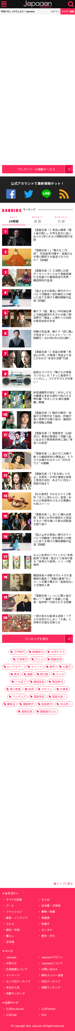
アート (10, 905)
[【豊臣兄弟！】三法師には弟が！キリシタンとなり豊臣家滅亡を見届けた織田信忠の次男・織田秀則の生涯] (16, 278)
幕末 (16, 674)
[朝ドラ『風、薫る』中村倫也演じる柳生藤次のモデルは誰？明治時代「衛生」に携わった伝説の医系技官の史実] (16, 319)
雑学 (52, 667)
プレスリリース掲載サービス (36, 169)
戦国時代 (37, 652)
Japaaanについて (52, 963)
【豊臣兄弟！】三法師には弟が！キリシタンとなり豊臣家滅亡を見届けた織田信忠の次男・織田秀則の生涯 (52, 275)
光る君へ (65, 704)
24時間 (14, 219)
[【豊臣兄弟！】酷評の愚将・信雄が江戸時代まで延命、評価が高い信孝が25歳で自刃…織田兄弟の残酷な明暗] (16, 420)
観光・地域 (13, 930)
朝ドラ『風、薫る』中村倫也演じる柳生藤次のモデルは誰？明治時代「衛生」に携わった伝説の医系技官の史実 (52, 316)
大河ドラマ (57, 652)
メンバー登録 (67, 11)
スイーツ (36, 667)
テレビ (60, 674)
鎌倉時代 (28, 704)
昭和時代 (46, 704)
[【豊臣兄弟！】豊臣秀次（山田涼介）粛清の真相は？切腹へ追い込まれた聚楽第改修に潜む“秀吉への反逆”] (16, 440)
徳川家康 (15, 689)
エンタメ (46, 930)
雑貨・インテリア (17, 918)
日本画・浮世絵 (50, 905)
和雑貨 (45, 918)
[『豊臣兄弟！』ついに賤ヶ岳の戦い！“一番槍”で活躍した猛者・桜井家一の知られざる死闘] (16, 603)
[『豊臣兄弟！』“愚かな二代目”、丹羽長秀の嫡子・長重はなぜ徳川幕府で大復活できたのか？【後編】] (16, 258)
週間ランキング (50, 987)
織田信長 (39, 682)
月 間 (61, 219)
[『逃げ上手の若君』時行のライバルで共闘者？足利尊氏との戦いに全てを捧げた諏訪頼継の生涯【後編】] (16, 542)
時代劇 (44, 674)
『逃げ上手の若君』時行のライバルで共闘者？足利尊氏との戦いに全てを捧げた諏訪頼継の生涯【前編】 (52, 295)
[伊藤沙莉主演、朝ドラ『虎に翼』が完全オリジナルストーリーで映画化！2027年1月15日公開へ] (16, 339)
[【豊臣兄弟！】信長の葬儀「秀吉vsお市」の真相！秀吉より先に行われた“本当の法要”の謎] (16, 359)
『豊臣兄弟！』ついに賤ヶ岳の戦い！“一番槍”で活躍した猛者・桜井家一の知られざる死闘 (52, 599)
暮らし (10, 936)
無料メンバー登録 (52, 975)
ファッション (14, 911)
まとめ (45, 899)
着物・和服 (48, 911)
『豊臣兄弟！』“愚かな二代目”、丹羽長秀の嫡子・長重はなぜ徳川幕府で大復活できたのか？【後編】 (52, 255)
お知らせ (11, 963)
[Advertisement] (37, 52)
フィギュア (19, 696)
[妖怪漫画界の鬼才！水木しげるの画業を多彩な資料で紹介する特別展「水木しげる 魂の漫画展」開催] (16, 400)
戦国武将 (56, 659)
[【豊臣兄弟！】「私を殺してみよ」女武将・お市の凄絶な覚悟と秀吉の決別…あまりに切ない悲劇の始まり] (16, 481)
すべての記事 (14, 899)
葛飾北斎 (26, 711)
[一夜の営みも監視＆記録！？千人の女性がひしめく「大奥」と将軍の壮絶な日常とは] (16, 623)
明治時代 (57, 682)
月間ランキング (15, 993)
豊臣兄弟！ (59, 696)
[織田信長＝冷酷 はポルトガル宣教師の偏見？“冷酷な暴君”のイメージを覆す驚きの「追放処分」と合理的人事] (16, 583)
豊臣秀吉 (39, 696)
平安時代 (21, 659)
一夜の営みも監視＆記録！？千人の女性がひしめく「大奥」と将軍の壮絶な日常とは (52, 619)
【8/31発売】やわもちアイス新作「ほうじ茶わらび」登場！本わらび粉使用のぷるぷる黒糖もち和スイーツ (52, 499)
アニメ (39, 659)
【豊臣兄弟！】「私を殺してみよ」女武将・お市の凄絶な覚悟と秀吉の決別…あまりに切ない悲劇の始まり (52, 478)
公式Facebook (11, 194)
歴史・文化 (48, 936)
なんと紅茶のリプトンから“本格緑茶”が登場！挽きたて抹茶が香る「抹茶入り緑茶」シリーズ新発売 (52, 560)
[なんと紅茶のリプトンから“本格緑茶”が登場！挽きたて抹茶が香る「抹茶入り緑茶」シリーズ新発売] (16, 562)
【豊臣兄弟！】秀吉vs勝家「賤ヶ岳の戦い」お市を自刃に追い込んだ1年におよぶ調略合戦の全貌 (53, 235)
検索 (71, 4)
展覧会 (11, 704)
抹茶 (31, 689)
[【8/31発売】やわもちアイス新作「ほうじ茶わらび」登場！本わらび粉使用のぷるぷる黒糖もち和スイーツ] (16, 501)
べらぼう (20, 682)
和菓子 (45, 924)
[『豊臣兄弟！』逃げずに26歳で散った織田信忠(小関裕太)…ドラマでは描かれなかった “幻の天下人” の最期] (16, 461)
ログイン (55, 11)
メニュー (4, 4)
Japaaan (37, 4)
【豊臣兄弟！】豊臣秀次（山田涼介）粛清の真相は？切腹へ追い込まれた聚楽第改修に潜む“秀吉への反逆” (52, 438)
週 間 (37, 219)
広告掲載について (17, 969)
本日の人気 (13, 987)
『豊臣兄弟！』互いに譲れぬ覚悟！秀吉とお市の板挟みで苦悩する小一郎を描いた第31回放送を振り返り (52, 519)
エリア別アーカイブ (18, 981)
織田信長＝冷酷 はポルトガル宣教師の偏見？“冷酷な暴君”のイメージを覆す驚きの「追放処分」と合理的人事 (53, 580)
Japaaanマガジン (52, 957)
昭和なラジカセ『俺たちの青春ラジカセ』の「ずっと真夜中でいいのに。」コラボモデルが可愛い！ (53, 377)
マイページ (13, 975)
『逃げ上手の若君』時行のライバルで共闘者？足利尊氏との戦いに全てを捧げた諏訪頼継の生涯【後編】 (52, 539)
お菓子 (67, 667)
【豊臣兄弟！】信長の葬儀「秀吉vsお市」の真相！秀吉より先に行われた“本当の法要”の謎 (52, 355)
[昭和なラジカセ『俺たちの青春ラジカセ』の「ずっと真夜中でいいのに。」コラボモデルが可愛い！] (16, 379)
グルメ (10, 924)
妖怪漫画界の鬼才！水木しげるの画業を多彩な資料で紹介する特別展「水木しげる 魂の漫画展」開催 (52, 397)
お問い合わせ (49, 969)
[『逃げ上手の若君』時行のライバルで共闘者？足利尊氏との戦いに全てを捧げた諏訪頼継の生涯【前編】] (16, 298)
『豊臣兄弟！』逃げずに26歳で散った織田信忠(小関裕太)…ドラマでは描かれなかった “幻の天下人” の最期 (53, 458)
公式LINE (46, 194)
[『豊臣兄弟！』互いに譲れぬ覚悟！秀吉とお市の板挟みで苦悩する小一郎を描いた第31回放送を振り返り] (16, 522)
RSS (64, 194)
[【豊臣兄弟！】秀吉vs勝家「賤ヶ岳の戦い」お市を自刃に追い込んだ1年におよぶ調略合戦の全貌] (16, 237)
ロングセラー (15, 667)
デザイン (46, 689)
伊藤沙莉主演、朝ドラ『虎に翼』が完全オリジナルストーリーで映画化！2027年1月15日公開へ (53, 334)
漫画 (29, 674)
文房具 (64, 689)
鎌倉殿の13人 (48, 711)
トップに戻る (64, 883)
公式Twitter (28, 194)
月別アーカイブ (50, 981)
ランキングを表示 (36, 638)
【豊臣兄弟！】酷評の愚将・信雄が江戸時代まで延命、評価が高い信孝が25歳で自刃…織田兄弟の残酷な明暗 (52, 417)
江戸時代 (19, 652)
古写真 (10, 942)
